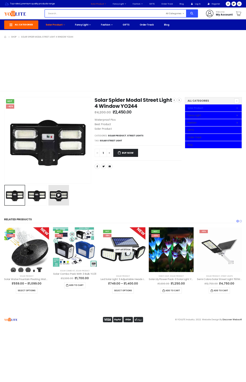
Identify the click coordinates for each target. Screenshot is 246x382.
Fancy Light (118, 4)
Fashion (137, 4)
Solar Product (97, 4)
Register (216, 4)
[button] (237, 221)
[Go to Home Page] (5, 37)
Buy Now (128, 153)
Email (109, 166)
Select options (26, 290)
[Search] (192, 13)
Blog (182, 4)
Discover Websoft (232, 319)
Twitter (103, 166)
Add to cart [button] (76, 285)
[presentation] (5, 140)
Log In (198, 4)
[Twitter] (233, 4)
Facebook (97, 166)
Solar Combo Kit (67, 271)
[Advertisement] (123, 64)
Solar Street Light (111, 140)
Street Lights (135, 135)
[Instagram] (239, 4)
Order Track (167, 4)
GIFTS (152, 4)
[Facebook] (228, 4)
